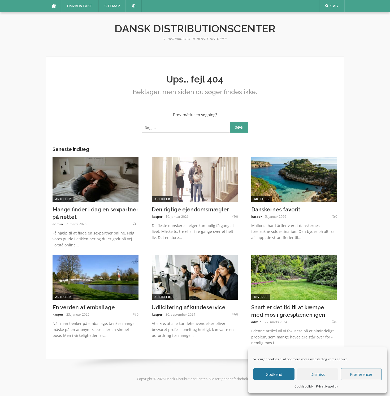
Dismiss (317, 374)
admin (58, 224)
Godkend (274, 374)
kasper (157, 216)
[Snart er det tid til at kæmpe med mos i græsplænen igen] (294, 276)
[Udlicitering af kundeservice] (195, 276)
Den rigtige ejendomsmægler (190, 209)
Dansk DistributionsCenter (195, 28)
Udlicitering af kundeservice (189, 307)
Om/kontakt (80, 6)
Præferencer (361, 374)
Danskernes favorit (275, 209)
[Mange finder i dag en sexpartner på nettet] (96, 178)
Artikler (63, 199)
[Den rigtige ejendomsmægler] (195, 178)
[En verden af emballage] (96, 276)
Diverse (260, 297)
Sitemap (112, 6)
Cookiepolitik (303, 386)
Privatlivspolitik (327, 386)
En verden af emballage (84, 307)
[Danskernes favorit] (294, 178)
